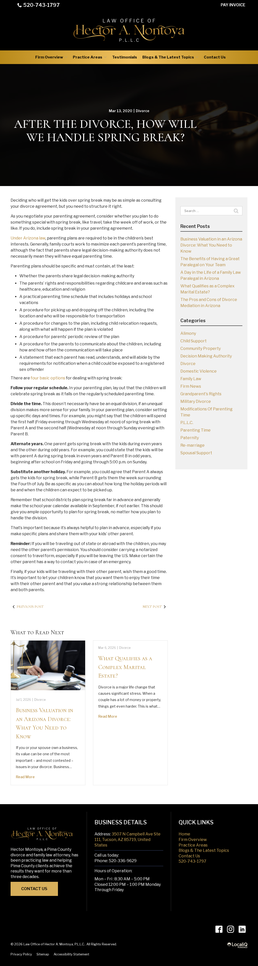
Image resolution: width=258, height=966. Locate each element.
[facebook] (218, 929)
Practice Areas (87, 57)
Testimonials (124, 57)
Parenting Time (195, 430)
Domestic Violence (198, 371)
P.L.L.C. (186, 422)
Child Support (193, 341)
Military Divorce (195, 401)
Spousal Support (196, 452)
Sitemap (43, 954)
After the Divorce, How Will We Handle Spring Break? (105, 130)
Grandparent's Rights (200, 393)
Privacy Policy (21, 954)
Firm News (190, 386)
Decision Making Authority (206, 356)
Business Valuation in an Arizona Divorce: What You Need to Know (211, 245)
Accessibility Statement (71, 954)
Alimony (188, 333)
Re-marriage (192, 445)
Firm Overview (49, 57)
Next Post (152, 607)
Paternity (189, 437)
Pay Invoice (233, 5)
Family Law (190, 378)
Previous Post (30, 607)
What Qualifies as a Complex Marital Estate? (125, 667)
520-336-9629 (123, 860)
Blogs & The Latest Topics (168, 57)
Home (184, 834)
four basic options (48, 378)
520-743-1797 (41, 5)
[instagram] (230, 929)
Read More (25, 777)
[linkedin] (242, 929)
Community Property (200, 348)
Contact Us (215, 57)
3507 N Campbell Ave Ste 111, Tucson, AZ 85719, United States (127, 839)
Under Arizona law (28, 238)
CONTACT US (34, 888)
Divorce (142, 111)
